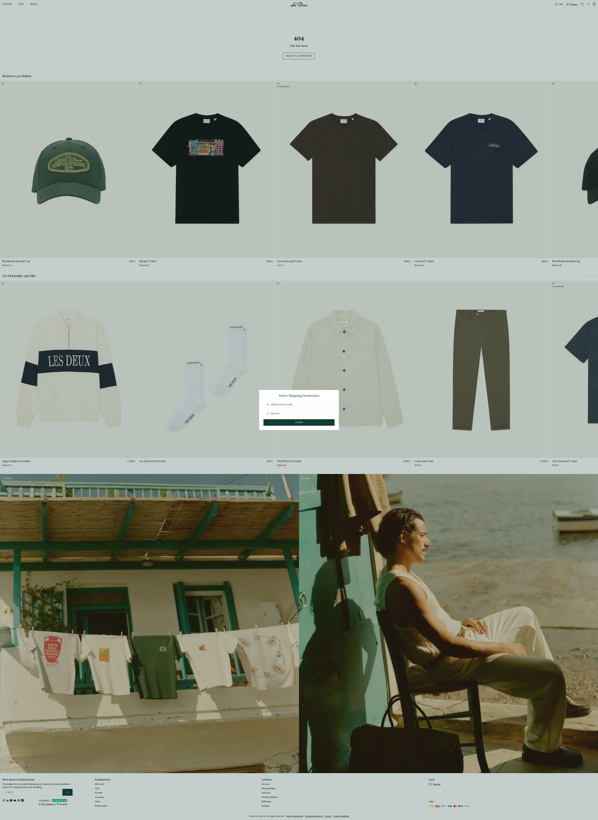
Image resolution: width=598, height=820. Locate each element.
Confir (299, 422)
